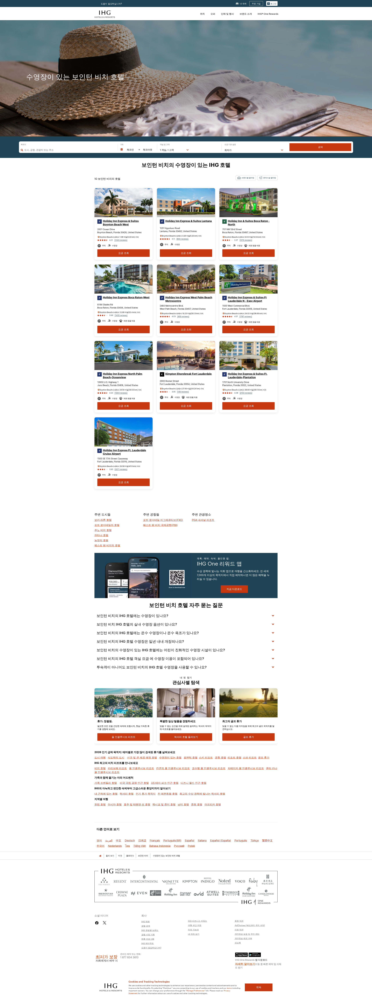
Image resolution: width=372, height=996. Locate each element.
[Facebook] (97, 923)
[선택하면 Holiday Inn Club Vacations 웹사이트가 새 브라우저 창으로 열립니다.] (248, 893)
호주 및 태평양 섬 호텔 (137, 804)
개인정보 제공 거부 (243, 938)
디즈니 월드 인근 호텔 (193, 782)
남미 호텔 (183, 804)
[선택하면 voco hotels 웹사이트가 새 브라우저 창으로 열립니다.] (240, 881)
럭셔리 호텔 (127, 793)
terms (229, 988)
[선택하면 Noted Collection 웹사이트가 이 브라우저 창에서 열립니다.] (224, 881)
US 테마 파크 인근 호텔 (164, 782)
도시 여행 (100, 757)
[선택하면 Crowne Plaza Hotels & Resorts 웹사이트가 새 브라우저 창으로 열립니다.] (122, 893)
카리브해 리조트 (117, 768)
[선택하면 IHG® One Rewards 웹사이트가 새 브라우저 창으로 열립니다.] (256, 902)
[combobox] (69, 150)
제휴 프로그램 (147, 938)
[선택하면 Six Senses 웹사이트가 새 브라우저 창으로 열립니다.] (104, 881)
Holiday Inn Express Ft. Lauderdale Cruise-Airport (124, 452)
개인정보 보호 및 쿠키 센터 (247, 934)
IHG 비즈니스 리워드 (197, 920)
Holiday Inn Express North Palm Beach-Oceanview (122, 376)
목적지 (23, 145)
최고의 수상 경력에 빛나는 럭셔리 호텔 (202, 793)
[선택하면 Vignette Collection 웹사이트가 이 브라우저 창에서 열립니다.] (170, 881)
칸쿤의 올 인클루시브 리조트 (173, 768)
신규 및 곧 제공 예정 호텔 (142, 757)
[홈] (100, 856)
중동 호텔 (196, 804)
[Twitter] (104, 923)
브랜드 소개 (246, 13)
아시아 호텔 (115, 804)
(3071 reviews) (121, 469)
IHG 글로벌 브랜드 (149, 930)
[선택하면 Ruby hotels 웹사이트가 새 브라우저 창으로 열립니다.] (253, 881)
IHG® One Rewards (268, 13)
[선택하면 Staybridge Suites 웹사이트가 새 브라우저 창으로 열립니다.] (230, 893)
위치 (202, 13)
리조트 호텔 (234, 757)
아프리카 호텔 (212, 804)
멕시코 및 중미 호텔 (164, 804)
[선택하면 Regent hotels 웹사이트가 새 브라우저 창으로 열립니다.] (120, 881)
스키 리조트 (206, 757)
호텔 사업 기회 (148, 934)
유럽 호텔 (100, 804)
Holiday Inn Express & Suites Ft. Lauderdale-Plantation (247, 376)
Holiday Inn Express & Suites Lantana (188, 221)
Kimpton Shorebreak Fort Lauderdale (188, 374)
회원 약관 (239, 920)
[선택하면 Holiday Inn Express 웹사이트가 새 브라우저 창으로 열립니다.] (155, 893)
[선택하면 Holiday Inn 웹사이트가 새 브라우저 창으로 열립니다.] (170, 893)
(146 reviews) (183, 392)
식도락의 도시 (116, 757)
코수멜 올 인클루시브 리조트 (209, 768)
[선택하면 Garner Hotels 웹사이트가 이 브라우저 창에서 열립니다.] (185, 893)
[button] (272, 3)
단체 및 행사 (227, 13)
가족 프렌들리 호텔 (105, 782)
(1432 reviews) (121, 315)
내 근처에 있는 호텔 (106, 793)
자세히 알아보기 (245, 963)
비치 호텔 (100, 768)
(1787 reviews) (245, 316)
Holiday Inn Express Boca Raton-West (126, 297)
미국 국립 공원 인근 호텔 (134, 782)
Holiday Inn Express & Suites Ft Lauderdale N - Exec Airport (247, 299)
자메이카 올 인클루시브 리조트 (246, 768)
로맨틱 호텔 (190, 757)
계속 (258, 987)
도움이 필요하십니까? (111, 3)
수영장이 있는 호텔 (170, 757)
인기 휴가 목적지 (145, 793)
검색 (320, 147)
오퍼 (213, 13)
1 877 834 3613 (129, 957)
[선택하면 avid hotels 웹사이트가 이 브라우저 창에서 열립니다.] (199, 893)
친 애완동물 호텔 (167, 793)
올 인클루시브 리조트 (141, 768)
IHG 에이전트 (147, 943)
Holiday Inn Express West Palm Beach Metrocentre (188, 299)
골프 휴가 (263, 757)
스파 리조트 (250, 757)
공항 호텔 (220, 757)
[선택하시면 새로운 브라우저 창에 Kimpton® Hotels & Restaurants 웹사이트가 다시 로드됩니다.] (190, 881)
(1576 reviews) (245, 240)
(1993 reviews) (121, 393)
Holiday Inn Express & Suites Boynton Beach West (121, 223)
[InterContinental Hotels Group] (104, 13)
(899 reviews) (182, 239)
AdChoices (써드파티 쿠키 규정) (250, 925)
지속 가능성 (193, 929)
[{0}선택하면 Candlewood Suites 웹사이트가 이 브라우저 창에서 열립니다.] (266, 893)
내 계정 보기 (193, 934)
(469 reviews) (183, 316)
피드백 (238, 942)
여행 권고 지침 (194, 925)
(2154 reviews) (246, 393)
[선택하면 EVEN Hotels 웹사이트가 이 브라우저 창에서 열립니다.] (139, 893)
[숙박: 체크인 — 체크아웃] (137, 149)
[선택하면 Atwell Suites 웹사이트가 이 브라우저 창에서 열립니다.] (212, 893)
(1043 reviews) (120, 240)
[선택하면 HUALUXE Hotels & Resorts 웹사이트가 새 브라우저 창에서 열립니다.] (268, 881)
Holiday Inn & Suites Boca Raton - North (249, 223)
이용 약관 (239, 929)
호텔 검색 (145, 925)
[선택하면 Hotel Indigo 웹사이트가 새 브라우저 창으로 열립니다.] (207, 881)
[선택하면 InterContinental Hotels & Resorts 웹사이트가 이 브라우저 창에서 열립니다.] (144, 881)
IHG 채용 (145, 921)
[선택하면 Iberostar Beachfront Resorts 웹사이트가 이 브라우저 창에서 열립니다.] (106, 893)
